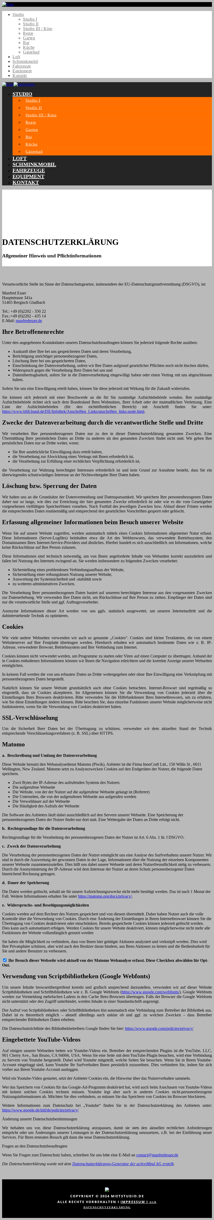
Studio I (30, 19)
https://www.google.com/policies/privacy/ (159, 1028)
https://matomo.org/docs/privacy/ (105, 896)
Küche (29, 47)
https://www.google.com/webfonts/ (150, 992)
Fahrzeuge (22, 66)
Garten (29, 38)
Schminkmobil (25, 61)
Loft (16, 57)
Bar (26, 42)
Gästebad (31, 52)
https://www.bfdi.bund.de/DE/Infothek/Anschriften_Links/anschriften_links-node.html (73, 411)
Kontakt (20, 75)
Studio (18, 14)
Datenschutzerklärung (107, 1207)
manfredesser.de (29, 320)
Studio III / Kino (37, 28)
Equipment (22, 71)
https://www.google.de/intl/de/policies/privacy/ (40, 1110)
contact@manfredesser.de (157, 1155)
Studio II (31, 24)
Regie (28, 33)
